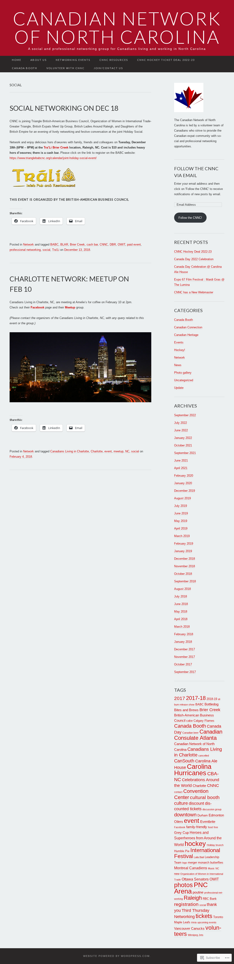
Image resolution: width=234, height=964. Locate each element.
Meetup (70, 307)
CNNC (104, 244)
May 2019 (180, 521)
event (108, 451)
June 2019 (181, 513)
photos (183, 885)
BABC (54, 244)
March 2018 (182, 626)
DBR (113, 244)
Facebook (37, 307)
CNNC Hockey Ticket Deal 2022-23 (166, 59)
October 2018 (183, 573)
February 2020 (183, 475)
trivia (194, 922)
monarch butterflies (210, 862)
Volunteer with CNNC (65, 68)
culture (181, 803)
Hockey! (179, 350)
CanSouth (184, 760)
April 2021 (180, 468)
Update (178, 387)
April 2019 (180, 528)
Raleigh (193, 898)
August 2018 (182, 589)
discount (196, 803)
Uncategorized (183, 380)
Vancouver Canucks (189, 928)
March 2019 (182, 536)
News (177, 365)
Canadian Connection (188, 327)
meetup (118, 451)
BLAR (64, 244)
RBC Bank (210, 898)
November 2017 (184, 657)
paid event (134, 244)
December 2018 (184, 558)
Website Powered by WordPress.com (116, 956)
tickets (204, 916)
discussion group (211, 809)
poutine (198, 892)
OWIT (121, 244)
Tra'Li (55, 249)
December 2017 (184, 649)
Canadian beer (190, 732)
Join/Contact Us (108, 68)
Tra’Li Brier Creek (56, 147)
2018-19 (212, 699)
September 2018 (185, 581)
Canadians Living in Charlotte (69, 451)
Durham (202, 815)
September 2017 (185, 672)
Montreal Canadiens (190, 868)
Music (211, 868)
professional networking (25, 249)
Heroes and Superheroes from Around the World (198, 838)
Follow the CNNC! (190, 217)
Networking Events (73, 59)
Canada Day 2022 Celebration (193, 259)
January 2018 (183, 641)
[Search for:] (222, 60)
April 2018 (180, 619)
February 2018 (183, 634)
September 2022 (185, 415)
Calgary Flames (204, 720)
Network (28, 244)
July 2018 (180, 596)
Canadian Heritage (186, 335)
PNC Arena (191, 888)
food (210, 827)
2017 (179, 698)
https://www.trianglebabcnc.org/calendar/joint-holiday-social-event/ (53, 158)
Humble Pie (181, 851)
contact (178, 792)
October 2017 (183, 664)
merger (192, 862)
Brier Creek (77, 244)
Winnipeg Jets (195, 935)
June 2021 (181, 460)
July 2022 (180, 422)
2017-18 (196, 698)
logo (184, 862)
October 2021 (183, 445)
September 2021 (185, 453)
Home (16, 59)
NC (127, 451)
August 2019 (182, 498)
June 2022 (181, 430)
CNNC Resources (113, 59)
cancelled (203, 755)
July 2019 (180, 506)
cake (189, 720)
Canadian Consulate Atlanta (198, 735)
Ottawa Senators (195, 879)
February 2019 (183, 543)
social (46, 249)
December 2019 (184, 490)
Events (178, 342)
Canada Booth (24, 68)
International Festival (197, 853)
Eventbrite (207, 822)
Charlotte (97, 451)
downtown (185, 815)
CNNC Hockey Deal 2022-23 (193, 251)
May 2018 (180, 611)
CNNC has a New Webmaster (193, 292)
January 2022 (183, 438)
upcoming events (206, 922)
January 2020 (183, 483)
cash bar (92, 244)
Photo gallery (182, 372)
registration (186, 904)
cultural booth (205, 797)
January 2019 (183, 551)
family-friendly (196, 827)
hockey (195, 843)
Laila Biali (199, 857)
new (176, 873)
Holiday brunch (215, 845)
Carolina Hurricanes (192, 770)
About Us (38, 59)
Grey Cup (181, 832)
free (216, 827)
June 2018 (181, 604)
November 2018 (184, 566)
